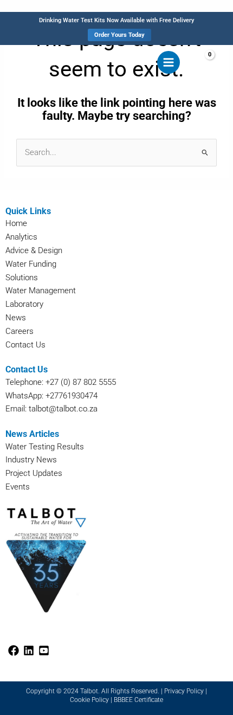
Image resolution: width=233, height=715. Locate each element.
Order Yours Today (119, 34)
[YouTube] (43, 650)
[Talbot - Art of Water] (38, 62)
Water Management (40, 290)
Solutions (21, 277)
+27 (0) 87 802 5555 (81, 382)
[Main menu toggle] (168, 62)
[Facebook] (13, 650)
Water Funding (30, 264)
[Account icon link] (224, 62)
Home (16, 223)
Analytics (21, 237)
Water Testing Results (44, 447)
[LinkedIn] (28, 650)
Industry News (31, 460)
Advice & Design (33, 250)
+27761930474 (72, 396)
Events (17, 487)
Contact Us (25, 345)
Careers (19, 331)
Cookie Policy (89, 700)
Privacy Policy (184, 691)
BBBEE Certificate (138, 700)
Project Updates (33, 473)
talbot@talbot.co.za (63, 409)
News (15, 318)
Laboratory (24, 304)
